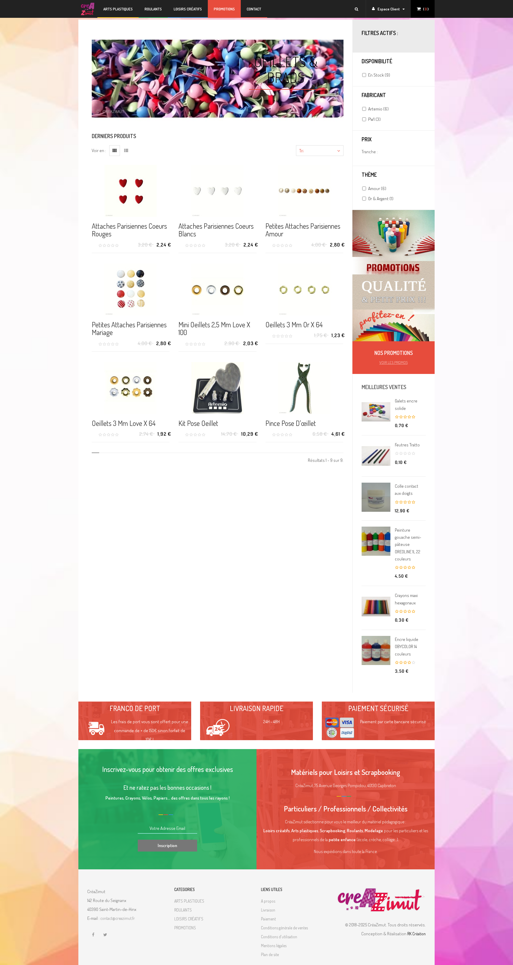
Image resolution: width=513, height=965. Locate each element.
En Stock (379, 75)
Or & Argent (380, 198)
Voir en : (99, 150)
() (426, 9)
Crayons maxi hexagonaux (406, 599)
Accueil (87, 9)
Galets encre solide (406, 404)
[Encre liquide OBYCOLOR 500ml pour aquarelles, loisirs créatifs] (376, 650)
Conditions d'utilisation (279, 936)
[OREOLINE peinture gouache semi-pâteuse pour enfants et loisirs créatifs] (376, 541)
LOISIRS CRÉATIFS (188, 918)
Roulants (153, 9)
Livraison (268, 909)
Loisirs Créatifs (188, 9)
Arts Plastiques (118, 9)
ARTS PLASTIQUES (189, 901)
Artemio (378, 109)
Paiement (268, 918)
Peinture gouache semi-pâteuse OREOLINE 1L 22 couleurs (408, 544)
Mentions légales (273, 945)
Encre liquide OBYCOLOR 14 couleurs (406, 646)
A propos (268, 901)
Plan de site (270, 954)
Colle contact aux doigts (406, 489)
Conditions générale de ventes (284, 927)
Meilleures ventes (384, 387)
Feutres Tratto (407, 445)
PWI (374, 119)
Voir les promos (393, 362)
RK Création (416, 933)
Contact (254, 9)
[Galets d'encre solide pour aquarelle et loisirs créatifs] (376, 412)
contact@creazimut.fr (117, 918)
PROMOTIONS (224, 9)
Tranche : (370, 151)
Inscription (167, 845)
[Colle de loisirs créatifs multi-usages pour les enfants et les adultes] (376, 497)
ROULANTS (183, 909)
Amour (377, 188)
